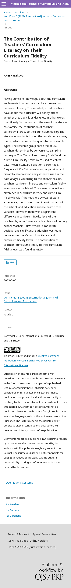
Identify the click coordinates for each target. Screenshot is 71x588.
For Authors (12, 510)
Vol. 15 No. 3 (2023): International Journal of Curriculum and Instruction (34, 18)
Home (7, 12)
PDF (11, 262)
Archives (20, 12)
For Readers (13, 504)
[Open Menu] (4, 4)
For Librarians (13, 515)
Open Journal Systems (19, 482)
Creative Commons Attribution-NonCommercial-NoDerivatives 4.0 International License (31, 360)
